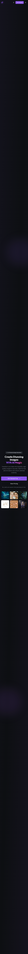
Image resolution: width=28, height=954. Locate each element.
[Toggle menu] (25, 2)
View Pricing (14, 483)
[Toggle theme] (13, 2)
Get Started (19, 2)
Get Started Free (13, 478)
